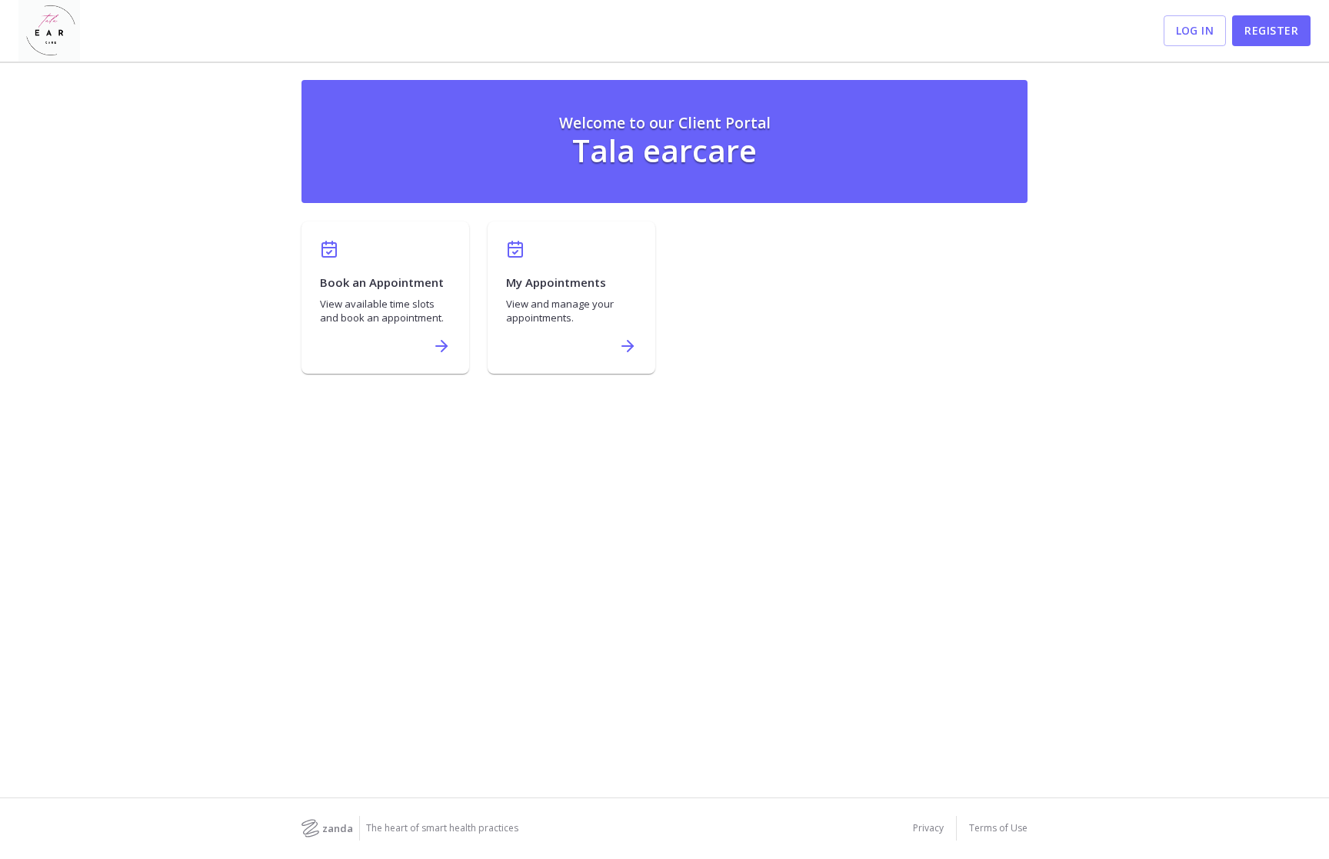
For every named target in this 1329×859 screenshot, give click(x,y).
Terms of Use (998, 828)
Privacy (928, 828)
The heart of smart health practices (442, 828)
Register (1271, 30)
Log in (1195, 30)
